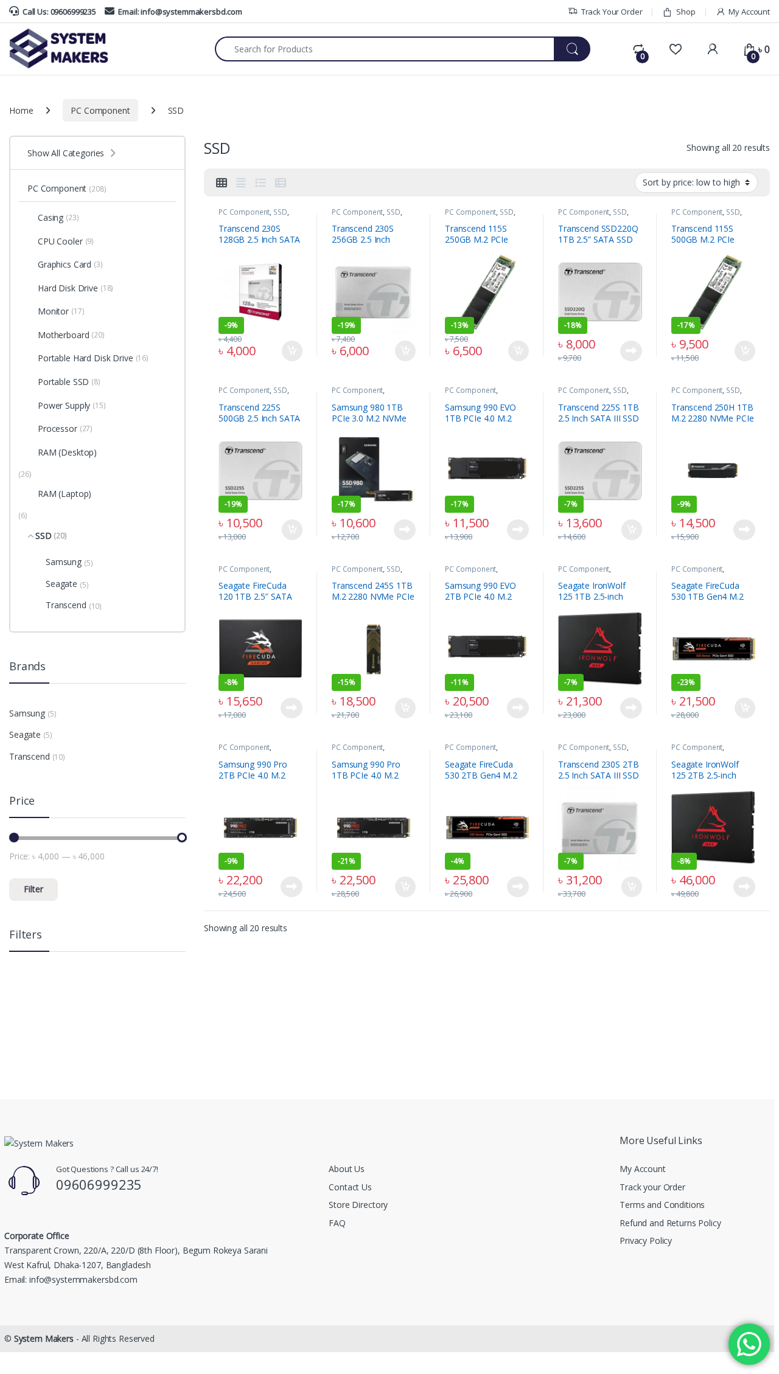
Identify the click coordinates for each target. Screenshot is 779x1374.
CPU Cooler (66, 241)
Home (21, 110)
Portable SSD (69, 381)
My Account (749, 11)
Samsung (69, 562)
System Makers (44, 1338)
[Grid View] (221, 182)
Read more (631, 351)
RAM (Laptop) (64, 493)
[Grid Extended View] (241, 182)
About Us (347, 1168)
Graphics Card (70, 264)
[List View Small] (280, 182)
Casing (58, 217)
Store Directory (358, 1204)
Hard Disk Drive (75, 288)
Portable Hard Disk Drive (93, 358)
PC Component (100, 110)
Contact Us (350, 1187)
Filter (33, 889)
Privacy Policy (646, 1240)
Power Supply (72, 405)
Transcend (74, 605)
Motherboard (71, 335)
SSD (280, 212)
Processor (65, 428)
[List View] (260, 182)
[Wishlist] (675, 49)
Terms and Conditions (662, 1204)
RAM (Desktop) (67, 452)
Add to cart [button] (292, 351)
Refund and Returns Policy (670, 1223)
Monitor (61, 311)
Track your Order (652, 1187)
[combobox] (384, 48)
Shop (685, 11)
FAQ (337, 1223)
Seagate (67, 584)
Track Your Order (612, 11)
